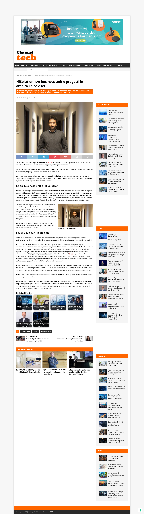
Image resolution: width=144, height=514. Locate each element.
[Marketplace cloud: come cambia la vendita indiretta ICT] (103, 466)
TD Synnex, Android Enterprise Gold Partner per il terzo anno (116, 271)
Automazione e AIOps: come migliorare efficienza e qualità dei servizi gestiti (115, 494)
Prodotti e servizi (49, 65)
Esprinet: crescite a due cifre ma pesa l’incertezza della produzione (54, 372)
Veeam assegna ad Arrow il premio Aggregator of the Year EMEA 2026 (116, 306)
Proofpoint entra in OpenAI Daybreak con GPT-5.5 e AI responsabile (115, 316)
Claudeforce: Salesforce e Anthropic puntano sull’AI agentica (116, 120)
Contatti (93, 508)
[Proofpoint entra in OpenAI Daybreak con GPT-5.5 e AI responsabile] (103, 315)
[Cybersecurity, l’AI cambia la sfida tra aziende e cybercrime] (103, 397)
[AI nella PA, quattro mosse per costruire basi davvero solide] (103, 189)
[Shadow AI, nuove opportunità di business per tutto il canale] (103, 279)
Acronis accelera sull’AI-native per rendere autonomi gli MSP (116, 263)
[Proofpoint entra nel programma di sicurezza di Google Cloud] (103, 172)
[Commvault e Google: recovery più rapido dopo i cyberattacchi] (103, 129)
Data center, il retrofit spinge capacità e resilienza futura (115, 424)
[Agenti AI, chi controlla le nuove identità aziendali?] (103, 388)
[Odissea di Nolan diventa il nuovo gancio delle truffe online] (103, 440)
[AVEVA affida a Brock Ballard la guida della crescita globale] (103, 156)
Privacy (102, 508)
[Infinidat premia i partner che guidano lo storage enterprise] (103, 254)
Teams (71, 254)
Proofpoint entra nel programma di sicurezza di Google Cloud (116, 173)
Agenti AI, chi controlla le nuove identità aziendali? (116, 388)
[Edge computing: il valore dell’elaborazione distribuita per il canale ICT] (103, 483)
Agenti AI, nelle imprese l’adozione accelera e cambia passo (116, 181)
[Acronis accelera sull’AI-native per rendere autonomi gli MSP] (103, 263)
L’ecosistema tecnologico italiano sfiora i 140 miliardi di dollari (115, 406)
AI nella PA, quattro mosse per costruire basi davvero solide (116, 189)
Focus (100, 451)
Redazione (125, 508)
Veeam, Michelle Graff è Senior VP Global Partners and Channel (116, 296)
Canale (24, 65)
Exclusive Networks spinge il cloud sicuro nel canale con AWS (116, 288)
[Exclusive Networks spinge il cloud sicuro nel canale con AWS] (103, 288)
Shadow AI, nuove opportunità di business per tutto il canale (116, 280)
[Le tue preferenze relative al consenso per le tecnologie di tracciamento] (140, 510)
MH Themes (53, 512)
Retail (63, 65)
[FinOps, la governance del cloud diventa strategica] (103, 458)
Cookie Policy (113, 508)
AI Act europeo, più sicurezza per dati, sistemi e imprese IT (115, 415)
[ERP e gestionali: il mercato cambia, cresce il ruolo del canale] (103, 475)
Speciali (117, 65)
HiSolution (26, 331)
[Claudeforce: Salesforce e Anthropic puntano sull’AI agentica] (103, 120)
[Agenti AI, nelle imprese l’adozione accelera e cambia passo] (103, 181)
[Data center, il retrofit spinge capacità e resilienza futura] (103, 424)
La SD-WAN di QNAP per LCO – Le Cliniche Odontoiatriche (28, 371)
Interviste (107, 65)
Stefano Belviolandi (35, 98)
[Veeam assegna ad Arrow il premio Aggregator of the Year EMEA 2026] (103, 305)
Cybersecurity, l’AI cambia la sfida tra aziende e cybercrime (115, 397)
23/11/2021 (22, 98)
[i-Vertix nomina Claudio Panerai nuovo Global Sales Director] (103, 147)
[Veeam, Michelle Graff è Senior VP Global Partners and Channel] (103, 296)
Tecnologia (88, 65)
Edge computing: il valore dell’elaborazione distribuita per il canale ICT (116, 484)
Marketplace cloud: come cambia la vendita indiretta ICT (116, 466)
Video (99, 65)
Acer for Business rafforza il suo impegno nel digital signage (116, 432)
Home (17, 65)
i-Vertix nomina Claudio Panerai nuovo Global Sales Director (116, 147)
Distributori (74, 65)
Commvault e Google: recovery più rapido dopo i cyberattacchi (115, 129)
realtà (49, 162)
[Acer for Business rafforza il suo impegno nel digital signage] (103, 432)
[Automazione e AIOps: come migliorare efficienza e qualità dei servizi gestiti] (103, 493)
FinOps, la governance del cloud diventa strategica (115, 458)
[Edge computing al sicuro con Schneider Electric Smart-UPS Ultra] (81, 359)
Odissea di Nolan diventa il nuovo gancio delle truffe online (116, 440)
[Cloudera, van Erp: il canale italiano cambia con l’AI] (103, 112)
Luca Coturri (46, 331)
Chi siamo (83, 508)
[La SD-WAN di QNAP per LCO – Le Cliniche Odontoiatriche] (28, 359)
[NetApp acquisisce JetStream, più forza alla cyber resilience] (103, 164)
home (36, 331)
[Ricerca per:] (37, 69)
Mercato (34, 65)
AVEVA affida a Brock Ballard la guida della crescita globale (115, 156)
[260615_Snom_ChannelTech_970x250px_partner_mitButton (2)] (72, 44)
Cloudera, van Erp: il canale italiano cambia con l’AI (115, 112)
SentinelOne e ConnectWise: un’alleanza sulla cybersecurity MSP (114, 138)
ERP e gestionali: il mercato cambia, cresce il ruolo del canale (116, 475)
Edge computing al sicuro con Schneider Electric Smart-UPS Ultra (79, 372)
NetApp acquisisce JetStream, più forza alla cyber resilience (116, 164)
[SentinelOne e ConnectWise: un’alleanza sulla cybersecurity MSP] (103, 137)
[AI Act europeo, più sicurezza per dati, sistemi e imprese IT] (103, 415)
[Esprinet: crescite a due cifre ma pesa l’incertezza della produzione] (54, 359)
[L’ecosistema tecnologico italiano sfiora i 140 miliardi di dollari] (103, 405)
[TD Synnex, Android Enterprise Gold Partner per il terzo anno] (103, 271)
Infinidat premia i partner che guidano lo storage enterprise (116, 254)
